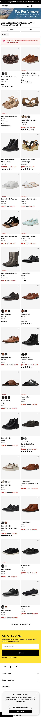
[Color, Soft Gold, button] (25, 116)
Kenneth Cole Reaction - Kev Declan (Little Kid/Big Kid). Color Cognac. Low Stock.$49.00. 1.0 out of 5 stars (30, 67)
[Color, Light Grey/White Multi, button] (5, 481)
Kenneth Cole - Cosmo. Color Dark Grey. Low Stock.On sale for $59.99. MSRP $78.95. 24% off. (30, 390)
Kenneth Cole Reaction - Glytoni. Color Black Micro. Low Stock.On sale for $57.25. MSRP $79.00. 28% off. (10, 227)
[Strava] (17, 666)
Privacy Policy (20, 701)
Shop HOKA (29, 17)
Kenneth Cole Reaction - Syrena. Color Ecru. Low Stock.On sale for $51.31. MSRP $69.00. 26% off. (30, 190)
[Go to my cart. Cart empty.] (33, 6)
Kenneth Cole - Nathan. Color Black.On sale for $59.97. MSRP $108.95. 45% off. (10, 599)
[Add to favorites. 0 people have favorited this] (18, 48)
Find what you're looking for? (19, 624)
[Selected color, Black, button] (22, 354)
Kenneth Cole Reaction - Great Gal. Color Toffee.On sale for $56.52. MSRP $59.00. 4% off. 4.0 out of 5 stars (30, 110)
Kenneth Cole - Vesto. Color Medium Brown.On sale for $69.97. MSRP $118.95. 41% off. (30, 516)
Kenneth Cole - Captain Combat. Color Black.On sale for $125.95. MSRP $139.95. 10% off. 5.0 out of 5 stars (30, 347)
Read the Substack (30, 2)
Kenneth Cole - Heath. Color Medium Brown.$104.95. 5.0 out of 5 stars (30, 304)
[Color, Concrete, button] (5, 73)
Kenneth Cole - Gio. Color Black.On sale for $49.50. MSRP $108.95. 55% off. (30, 599)
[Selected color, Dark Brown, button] (2, 311)
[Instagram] (5, 666)
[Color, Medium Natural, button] (5, 607)
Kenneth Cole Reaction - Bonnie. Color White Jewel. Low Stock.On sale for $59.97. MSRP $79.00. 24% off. (10, 190)
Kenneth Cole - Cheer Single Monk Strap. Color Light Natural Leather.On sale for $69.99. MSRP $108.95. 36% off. (30, 474)
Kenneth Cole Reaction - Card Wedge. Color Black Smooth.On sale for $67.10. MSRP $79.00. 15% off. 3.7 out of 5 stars (30, 151)
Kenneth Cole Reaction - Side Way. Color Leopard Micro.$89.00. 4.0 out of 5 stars (10, 67)
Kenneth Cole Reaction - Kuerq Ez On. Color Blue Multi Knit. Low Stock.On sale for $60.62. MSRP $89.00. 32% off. (30, 227)
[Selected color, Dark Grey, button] (22, 438)
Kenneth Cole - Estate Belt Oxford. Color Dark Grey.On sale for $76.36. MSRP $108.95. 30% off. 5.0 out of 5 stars (30, 432)
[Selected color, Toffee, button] (22, 116)
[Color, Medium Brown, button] (5, 311)
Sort (31, 29)
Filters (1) (12, 29)
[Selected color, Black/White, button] (2, 566)
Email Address (9, 646)
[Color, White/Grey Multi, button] (8, 481)
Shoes (4, 34)
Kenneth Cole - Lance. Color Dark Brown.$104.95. (10, 304)
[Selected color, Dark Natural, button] (2, 397)
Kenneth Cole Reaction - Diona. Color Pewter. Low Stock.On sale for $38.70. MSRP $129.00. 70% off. (10, 264)
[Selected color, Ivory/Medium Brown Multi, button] (2, 481)
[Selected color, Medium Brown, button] (22, 311)
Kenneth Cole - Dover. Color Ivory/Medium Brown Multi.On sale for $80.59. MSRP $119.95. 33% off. (10, 474)
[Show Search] (28, 6)
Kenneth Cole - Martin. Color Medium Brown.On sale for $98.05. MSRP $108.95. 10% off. (10, 347)
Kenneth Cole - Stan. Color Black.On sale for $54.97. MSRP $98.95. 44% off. (30, 558)
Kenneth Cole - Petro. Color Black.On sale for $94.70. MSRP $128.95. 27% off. (10, 432)
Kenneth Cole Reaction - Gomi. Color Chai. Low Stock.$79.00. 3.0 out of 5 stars (10, 110)
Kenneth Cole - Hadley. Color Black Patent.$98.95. (30, 264)
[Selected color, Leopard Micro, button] (2, 73)
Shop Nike (19, 17)
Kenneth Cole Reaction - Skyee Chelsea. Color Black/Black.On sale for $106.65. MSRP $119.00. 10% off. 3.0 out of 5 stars (10, 151)
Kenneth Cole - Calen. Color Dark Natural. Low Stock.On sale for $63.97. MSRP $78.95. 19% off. (10, 390)
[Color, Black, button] (28, 116)
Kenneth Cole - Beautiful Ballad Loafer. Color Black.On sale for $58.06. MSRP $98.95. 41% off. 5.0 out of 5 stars (10, 516)
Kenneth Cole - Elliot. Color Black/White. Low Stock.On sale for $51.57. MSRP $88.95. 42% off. (10, 558)
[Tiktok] (11, 666)
